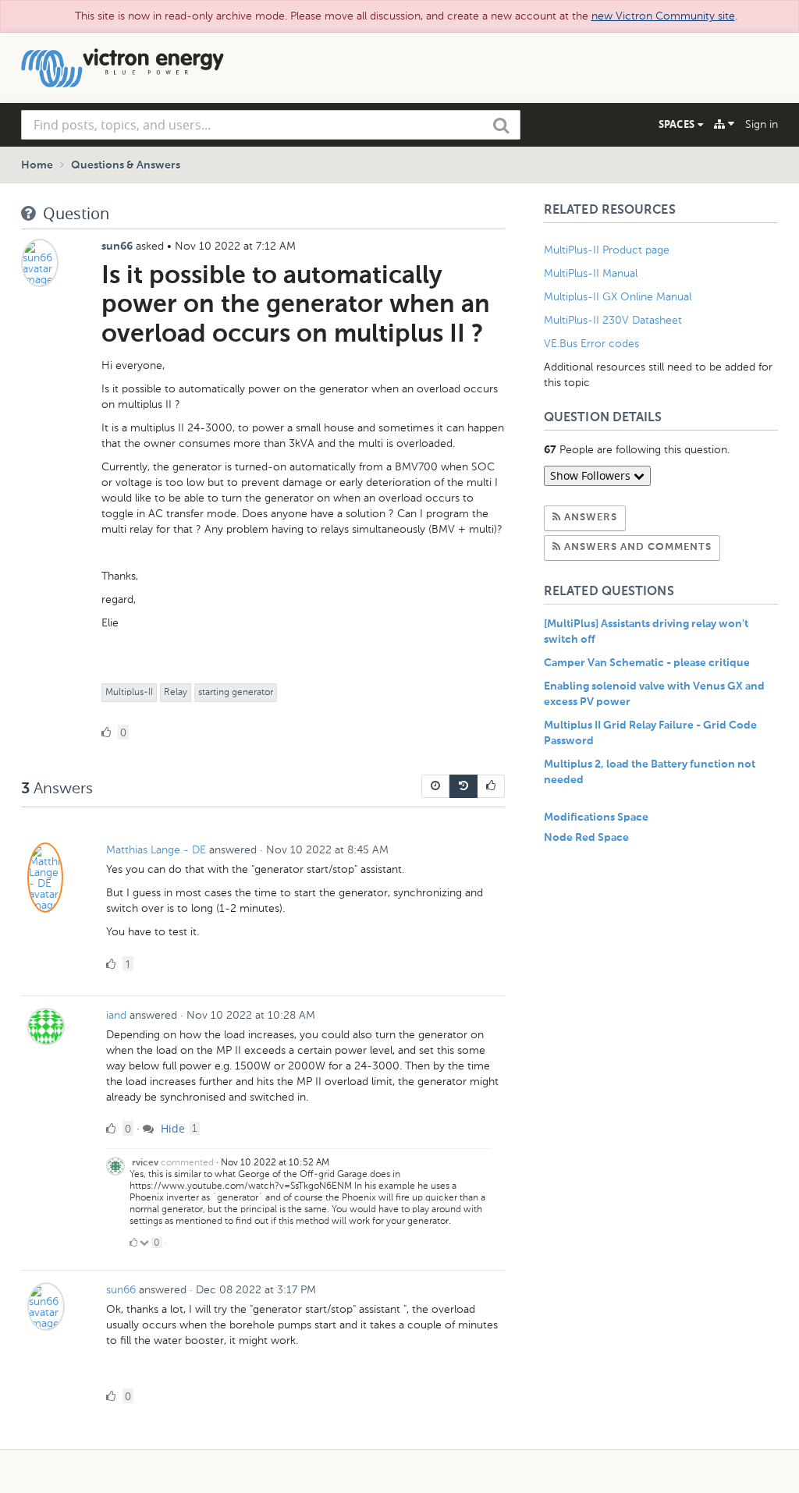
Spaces (678, 124)
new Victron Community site (663, 16)
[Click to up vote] (133, 1242)
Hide (171, 1128)
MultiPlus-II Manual (590, 273)
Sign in (761, 124)
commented (187, 1162)
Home (37, 165)
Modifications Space (596, 817)
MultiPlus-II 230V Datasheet (614, 320)
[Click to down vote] (145, 1242)
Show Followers (592, 475)
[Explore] (724, 124)
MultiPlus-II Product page (608, 250)
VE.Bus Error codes (591, 343)
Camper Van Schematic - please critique (647, 663)
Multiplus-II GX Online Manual (617, 296)
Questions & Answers (125, 165)
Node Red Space (586, 837)
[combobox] (270, 125)
